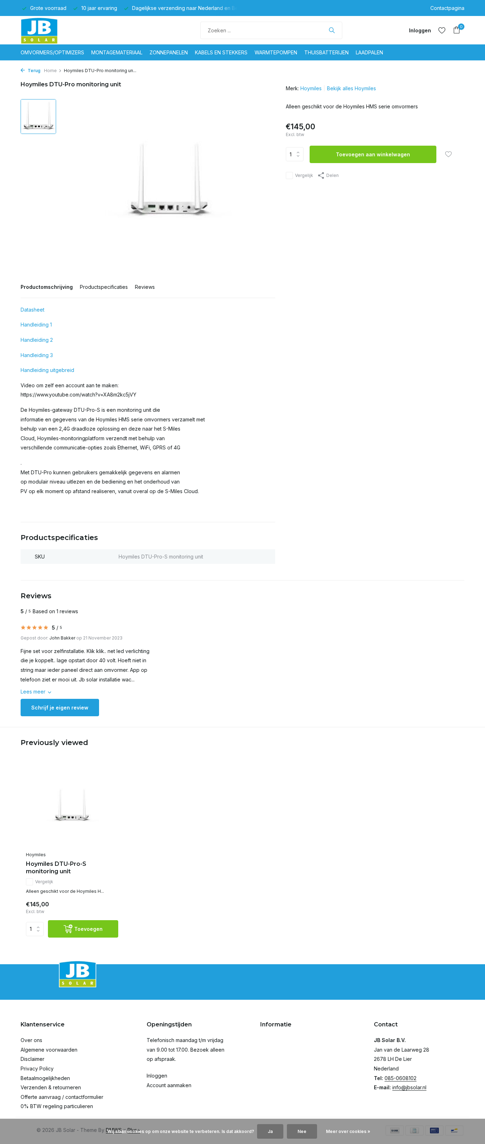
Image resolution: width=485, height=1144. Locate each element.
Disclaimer (32, 1059)
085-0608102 (400, 1078)
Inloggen (157, 1076)
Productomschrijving (47, 287)
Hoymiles (311, 88)
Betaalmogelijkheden (45, 1078)
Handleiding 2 (37, 340)
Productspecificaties (104, 287)
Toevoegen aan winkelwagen (373, 154)
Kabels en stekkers (221, 52)
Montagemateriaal (116, 52)
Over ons (31, 1040)
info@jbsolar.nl (409, 1087)
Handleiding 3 (37, 355)
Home (50, 70)
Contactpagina (447, 8)
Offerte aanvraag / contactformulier (62, 1097)
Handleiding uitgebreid (47, 370)
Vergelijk (304, 175)
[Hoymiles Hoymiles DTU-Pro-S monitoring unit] (72, 806)
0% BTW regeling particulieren (57, 1106)
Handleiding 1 (36, 325)
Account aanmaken (169, 1085)
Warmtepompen (276, 52)
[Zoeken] (332, 30)
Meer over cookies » (348, 1131)
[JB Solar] (47, 30)
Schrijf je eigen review (59, 708)
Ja (270, 1131)
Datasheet (32, 310)
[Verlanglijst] (442, 30)
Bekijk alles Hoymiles (351, 88)
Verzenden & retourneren (51, 1087)
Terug (33, 70)
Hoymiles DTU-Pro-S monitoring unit (56, 867)
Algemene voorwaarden (49, 1050)
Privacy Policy (37, 1068)
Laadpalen (369, 52)
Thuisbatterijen (326, 52)
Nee (302, 1131)
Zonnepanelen (168, 52)
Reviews (145, 287)
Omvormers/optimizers (52, 52)
